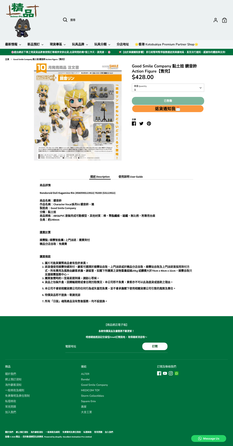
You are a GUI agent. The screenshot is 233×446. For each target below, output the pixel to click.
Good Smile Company (94, 385)
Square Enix (88, 401)
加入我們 (10, 412)
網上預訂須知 (13, 379)
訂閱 (155, 346)
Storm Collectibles (92, 396)
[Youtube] (165, 373)
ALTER (85, 374)
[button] (168, 108)
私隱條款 (10, 401)
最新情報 (11, 44)
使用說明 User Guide (131, 176)
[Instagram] (171, 373)
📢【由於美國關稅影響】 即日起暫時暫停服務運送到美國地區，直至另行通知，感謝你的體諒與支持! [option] (172, 52)
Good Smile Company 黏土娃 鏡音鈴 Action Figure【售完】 (39, 59)
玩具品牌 (78, 44)
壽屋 (83, 407)
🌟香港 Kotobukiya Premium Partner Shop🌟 (166, 44)
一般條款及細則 (14, 390)
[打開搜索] (65, 19)
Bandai (85, 379)
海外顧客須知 (13, 385)
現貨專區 (56, 44)
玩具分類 (100, 44)
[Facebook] (159, 373)
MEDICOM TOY (90, 390)
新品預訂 (34, 44)
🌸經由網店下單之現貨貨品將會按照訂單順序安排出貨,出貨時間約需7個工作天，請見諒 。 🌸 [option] (61, 52)
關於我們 (10, 374)
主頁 (7, 59)
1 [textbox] (135, 90)
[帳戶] (215, 20)
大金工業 (86, 412)
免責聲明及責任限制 (17, 396)
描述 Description (100, 176)
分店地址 (123, 44)
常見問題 (10, 407)
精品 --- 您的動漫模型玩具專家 (29, 436)
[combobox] (168, 88)
